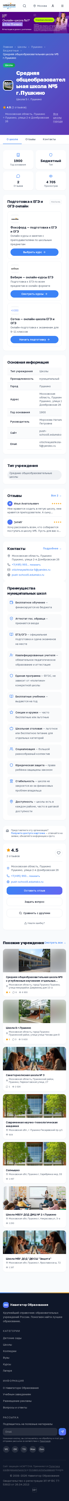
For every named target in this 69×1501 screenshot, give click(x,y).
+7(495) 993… (26, 564)
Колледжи (9, 1351)
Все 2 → (56, 495)
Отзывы (30, 139)
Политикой (45, 1441)
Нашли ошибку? (36, 923)
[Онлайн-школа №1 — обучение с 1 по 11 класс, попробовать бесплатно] (34, 22)
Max (32, 1449)
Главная (8, 46)
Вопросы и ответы (15, 1407)
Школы (21, 46)
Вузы (6, 1357)
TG (24, 1449)
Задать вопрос (34, 901)
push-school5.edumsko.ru (28, 574)
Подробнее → (52, 548)
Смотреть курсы (32, 293)
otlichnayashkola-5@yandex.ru (31, 569)
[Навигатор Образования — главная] (9, 6)
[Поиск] (24, 6)
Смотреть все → (55, 942)
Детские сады (12, 1338)
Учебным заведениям (17, 1394)
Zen (41, 1449)
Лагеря (7, 1370)
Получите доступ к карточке (28, 833)
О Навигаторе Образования (21, 1387)
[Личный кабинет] (52, 6)
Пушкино (37, 46)
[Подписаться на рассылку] (62, 1431)
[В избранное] (58, 853)
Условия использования (42, 1470)
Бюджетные (11, 50)
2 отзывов (13, 856)
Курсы (7, 1364)
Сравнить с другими (36, 913)
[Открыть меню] (62, 6)
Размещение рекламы (17, 1400)
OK (15, 1449)
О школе (12, 139)
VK (6, 1449)
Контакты (49, 139)
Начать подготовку (32, 339)
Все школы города (58, 117)
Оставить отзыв (34, 890)
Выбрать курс (32, 252)
